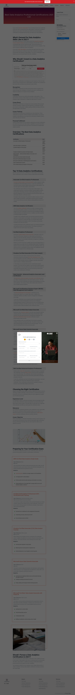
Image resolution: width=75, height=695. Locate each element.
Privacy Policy (52, 360)
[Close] (57, 332)
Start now (47, 1)
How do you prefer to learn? (22, 355)
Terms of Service (48, 360)
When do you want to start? (33, 355)
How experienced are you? (33, 346)
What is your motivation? (22, 346)
